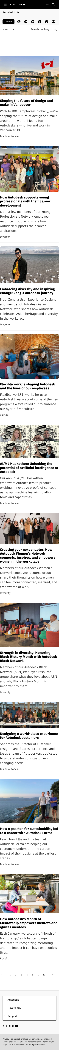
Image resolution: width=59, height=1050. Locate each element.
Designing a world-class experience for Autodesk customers (29, 736)
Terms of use (48, 1042)
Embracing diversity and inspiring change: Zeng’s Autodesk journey (27, 291)
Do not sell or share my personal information (31, 1039)
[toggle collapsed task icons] (47, 4)
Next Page (52, 975)
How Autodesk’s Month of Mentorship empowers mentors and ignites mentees (28, 923)
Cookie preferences (11, 1042)
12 (44, 974)
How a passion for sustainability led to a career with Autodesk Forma (29, 831)
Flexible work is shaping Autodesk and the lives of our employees (27, 386)
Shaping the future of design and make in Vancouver (26, 103)
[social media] (10, 1026)
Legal (5, 1044)
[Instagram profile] (18, 21)
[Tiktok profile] (46, 21)
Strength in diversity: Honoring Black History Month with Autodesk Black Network (28, 657)
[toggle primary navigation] (7, 4)
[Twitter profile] (32, 21)
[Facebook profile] (39, 21)
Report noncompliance (31, 1042)
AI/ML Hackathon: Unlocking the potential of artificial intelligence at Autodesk (29, 468)
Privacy (6, 1039)
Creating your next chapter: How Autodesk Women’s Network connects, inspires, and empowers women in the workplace (27, 556)
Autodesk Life (11, 12)
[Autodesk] (18, 4)
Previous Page (2, 975)
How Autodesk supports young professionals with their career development (25, 201)
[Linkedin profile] (25, 21)
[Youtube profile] (53, 21)
